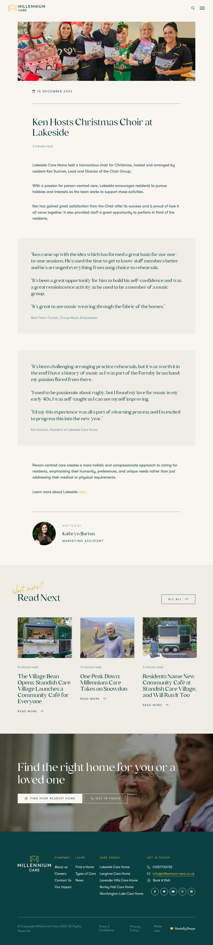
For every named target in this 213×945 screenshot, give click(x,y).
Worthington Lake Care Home (121, 894)
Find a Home (85, 867)
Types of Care (86, 874)
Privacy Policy (135, 928)
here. (83, 492)
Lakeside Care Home (115, 867)
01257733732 (162, 867)
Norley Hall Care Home (117, 887)
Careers (60, 874)
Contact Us (63, 880)
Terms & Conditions (106, 928)
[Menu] (202, 8)
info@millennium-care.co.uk (173, 874)
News (79, 880)
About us (61, 867)
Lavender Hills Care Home (119, 880)
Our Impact (63, 887)
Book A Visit (161, 880)
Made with (174, 928)
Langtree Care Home (115, 874)
